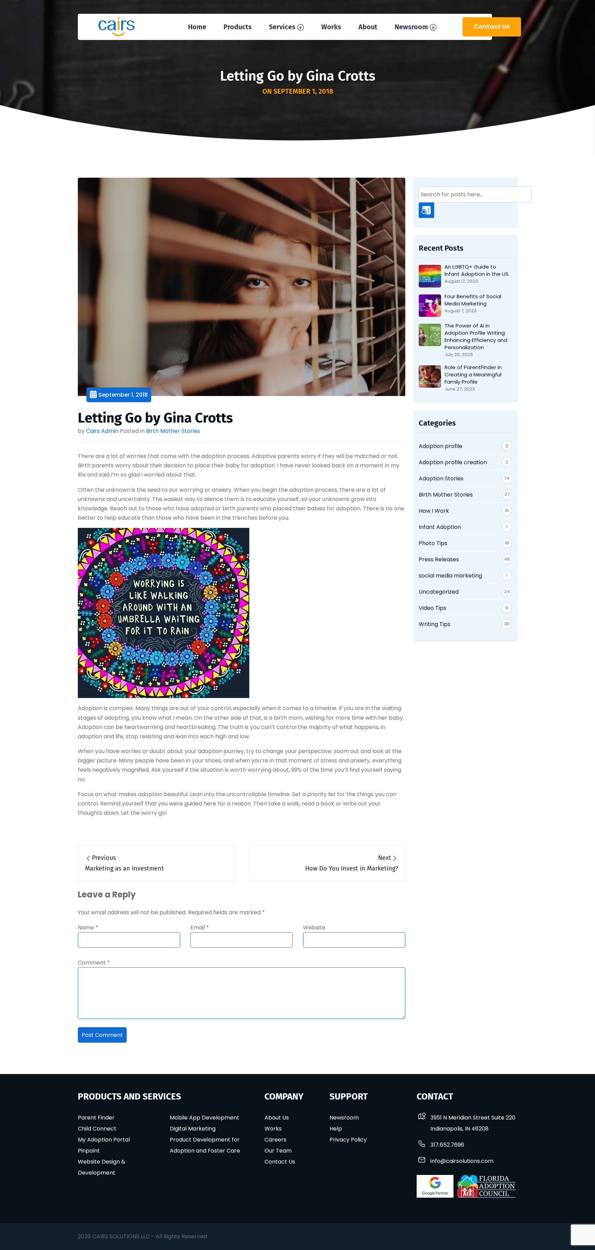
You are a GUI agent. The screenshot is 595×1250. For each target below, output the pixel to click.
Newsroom (411, 27)
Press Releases (439, 559)
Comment (94, 963)
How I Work (434, 511)
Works (331, 27)
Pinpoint (89, 1151)
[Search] (426, 210)
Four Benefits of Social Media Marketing (473, 300)
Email (199, 927)
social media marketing (450, 576)
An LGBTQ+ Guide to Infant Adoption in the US (477, 270)
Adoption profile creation (453, 462)
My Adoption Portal (104, 1140)
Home (197, 27)
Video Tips (432, 608)
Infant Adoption (440, 527)
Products (237, 27)
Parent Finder (96, 1118)
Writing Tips (434, 624)
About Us (276, 1118)
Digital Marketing (193, 1129)
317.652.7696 (447, 1145)
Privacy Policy (348, 1140)
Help (336, 1129)
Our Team (278, 1151)
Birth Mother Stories (173, 431)
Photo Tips (433, 543)
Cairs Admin (102, 431)
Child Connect (97, 1129)
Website (314, 927)
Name (88, 927)
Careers (275, 1140)
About (367, 27)
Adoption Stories (441, 478)
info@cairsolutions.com (461, 1161)
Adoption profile (440, 446)
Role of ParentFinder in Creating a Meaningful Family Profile (473, 374)
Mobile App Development (204, 1118)
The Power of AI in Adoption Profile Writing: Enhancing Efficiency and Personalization (476, 336)
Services (282, 27)
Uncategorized (439, 592)
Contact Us (492, 26)
